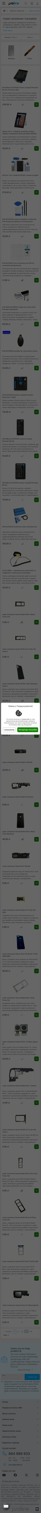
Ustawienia (9, 730)
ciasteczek (26, 719)
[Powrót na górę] (37, 1509)
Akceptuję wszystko (27, 730)
